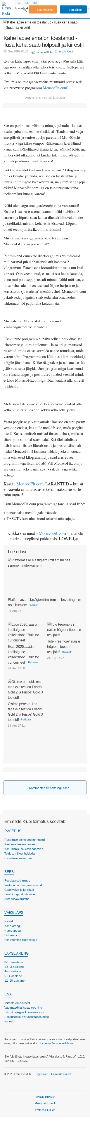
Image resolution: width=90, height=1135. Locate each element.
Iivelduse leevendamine (20, 844)
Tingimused (41, 1074)
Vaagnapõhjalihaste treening (23, 1007)
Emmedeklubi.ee (45, 1110)
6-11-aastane (13, 976)
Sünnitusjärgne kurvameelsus (23, 1012)
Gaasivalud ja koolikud (19, 889)
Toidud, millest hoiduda (19, 853)
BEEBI (9, 872)
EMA (8, 994)
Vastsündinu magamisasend (23, 885)
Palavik (9, 921)
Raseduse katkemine (18, 858)
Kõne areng (12, 926)
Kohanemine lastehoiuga (20, 939)
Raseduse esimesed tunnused (24, 839)
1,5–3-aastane (14, 966)
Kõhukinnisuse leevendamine (23, 849)
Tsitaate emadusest (17, 1003)
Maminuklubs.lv (45, 1097)
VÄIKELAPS (13, 912)
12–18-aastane (14, 980)
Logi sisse (75, 9)
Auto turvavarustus (16, 899)
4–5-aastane (12, 971)
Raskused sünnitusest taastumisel (26, 1016)
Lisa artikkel (44, 9)
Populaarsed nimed (17, 880)
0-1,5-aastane (13, 962)
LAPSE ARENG (16, 953)
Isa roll (8, 1021)
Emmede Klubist (61, 1074)
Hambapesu (12, 930)
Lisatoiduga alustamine (19, 894)
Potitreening (12, 935)
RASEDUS (12, 831)
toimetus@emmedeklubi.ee (56, 1043)
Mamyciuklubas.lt (45, 1103)
